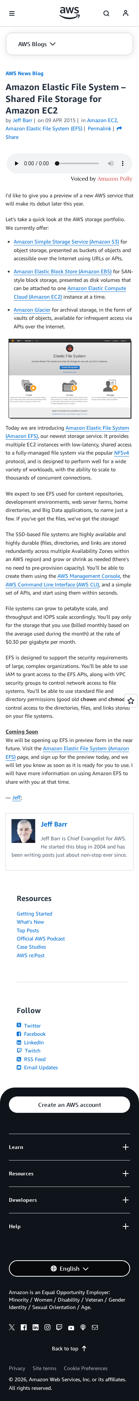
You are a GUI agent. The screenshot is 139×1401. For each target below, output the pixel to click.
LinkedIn (33, 1042)
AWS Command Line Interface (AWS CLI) (52, 584)
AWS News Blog (24, 73)
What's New (30, 921)
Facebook (34, 1034)
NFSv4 (121, 452)
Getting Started (34, 913)
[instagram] (47, 1328)
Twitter (32, 1025)
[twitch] (59, 1328)
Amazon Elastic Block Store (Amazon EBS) (63, 271)
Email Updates (40, 1067)
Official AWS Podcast (41, 938)
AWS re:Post (30, 955)
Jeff (16, 797)
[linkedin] (36, 1328)
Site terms (44, 1368)
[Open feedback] (131, 700)
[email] (95, 1328)
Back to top (65, 1348)
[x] (12, 1328)
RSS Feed (34, 1059)
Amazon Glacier (32, 309)
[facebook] (24, 1328)
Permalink (99, 128)
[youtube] (71, 1328)
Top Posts (28, 930)
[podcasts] (83, 1328)
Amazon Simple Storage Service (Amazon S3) (66, 241)
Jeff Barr (22, 120)
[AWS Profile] (125, 13)
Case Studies (31, 946)
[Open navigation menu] (12, 13)
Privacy (17, 1368)
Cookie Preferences (85, 1368)
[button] (37, 44)
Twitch (31, 1050)
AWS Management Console (88, 576)
